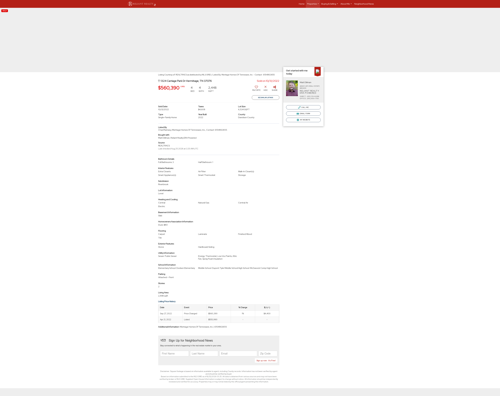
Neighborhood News (364, 3)
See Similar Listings (265, 97)
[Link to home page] (143, 4)
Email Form (304, 113)
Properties (313, 5)
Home (302, 3)
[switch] (256, 89)
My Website (305, 120)
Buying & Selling (330, 5)
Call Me (305, 107)
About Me (346, 5)
